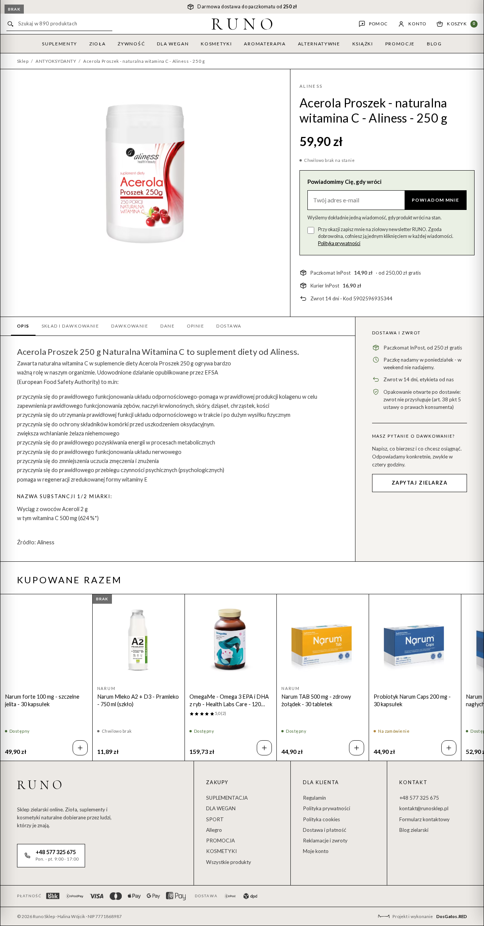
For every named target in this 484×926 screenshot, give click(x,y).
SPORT (215, 819)
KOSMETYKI (221, 851)
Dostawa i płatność (324, 830)
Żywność (131, 44)
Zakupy (217, 782)
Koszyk (461, 23)
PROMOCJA (220, 840)
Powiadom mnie (435, 200)
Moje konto (316, 851)
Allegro (214, 830)
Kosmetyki (216, 44)
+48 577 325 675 (419, 798)
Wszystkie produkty (228, 862)
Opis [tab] (23, 325)
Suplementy (59, 44)
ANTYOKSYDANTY (56, 61)
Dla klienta (321, 782)
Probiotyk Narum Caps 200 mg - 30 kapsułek (412, 700)
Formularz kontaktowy (424, 819)
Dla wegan (173, 44)
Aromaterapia (264, 44)
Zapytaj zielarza (420, 483)
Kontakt (413, 782)
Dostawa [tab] (228, 325)
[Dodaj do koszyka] (80, 747)
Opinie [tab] (195, 325)
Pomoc (378, 23)
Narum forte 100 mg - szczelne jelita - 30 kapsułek (42, 700)
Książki (362, 44)
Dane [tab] (167, 325)
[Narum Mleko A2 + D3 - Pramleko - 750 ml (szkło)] (139, 640)
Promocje (400, 44)
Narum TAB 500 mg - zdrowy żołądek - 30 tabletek (316, 700)
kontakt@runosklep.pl (423, 808)
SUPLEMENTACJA (227, 798)
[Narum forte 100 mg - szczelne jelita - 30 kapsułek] (46, 640)
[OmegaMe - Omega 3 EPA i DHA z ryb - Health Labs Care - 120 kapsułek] (231, 640)
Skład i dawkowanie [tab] (70, 325)
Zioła (97, 44)
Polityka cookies (321, 819)
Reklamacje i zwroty (325, 840)
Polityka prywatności (339, 243)
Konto (417, 23)
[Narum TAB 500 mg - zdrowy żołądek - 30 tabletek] (323, 640)
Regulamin (314, 798)
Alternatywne (319, 44)
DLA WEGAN (221, 808)
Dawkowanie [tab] (129, 325)
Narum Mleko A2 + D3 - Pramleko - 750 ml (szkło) (138, 700)
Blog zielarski (413, 830)
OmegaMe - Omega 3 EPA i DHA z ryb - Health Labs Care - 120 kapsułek (229, 700)
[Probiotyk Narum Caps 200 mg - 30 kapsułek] (415, 640)
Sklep (23, 61)
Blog (434, 44)
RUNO (244, 24)
